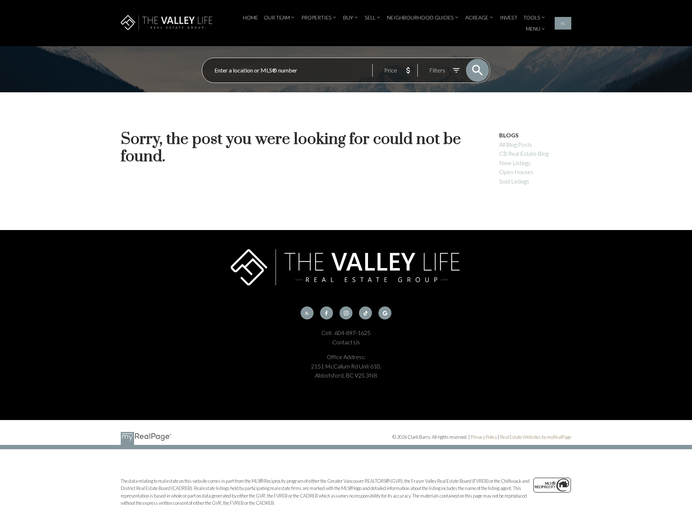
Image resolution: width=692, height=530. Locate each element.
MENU (533, 29)
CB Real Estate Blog (524, 153)
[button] (563, 23)
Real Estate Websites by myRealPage (535, 437)
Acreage (476, 17)
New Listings (515, 162)
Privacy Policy (484, 437)
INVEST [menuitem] (509, 17)
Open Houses (516, 171)
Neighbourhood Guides (420, 17)
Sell (370, 17)
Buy (348, 17)
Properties (316, 17)
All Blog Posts (515, 144)
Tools (531, 17)
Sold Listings (514, 181)
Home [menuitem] (250, 17)
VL (562, 23)
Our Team (277, 17)
